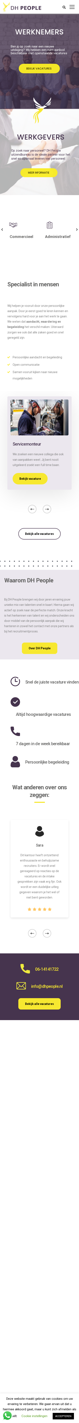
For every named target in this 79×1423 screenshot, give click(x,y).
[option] (21, 229)
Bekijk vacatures (39, 69)
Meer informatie (39, 172)
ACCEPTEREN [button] (63, 1416)
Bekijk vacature (30, 478)
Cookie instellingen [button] (34, 1416)
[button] (2, 229)
